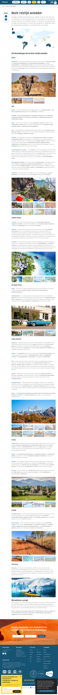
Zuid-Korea (14, 173)
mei (30, 658)
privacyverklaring (10, 684)
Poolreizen (46, 667)
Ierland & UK (15, 443)
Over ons (23, 2)
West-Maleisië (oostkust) (18, 162)
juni (30, 661)
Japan (13, 123)
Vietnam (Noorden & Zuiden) (19, 149)
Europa (45, 652)
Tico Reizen (5, 2)
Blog (29, 2)
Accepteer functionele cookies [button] (46, 691)
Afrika (45, 649)
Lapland (14, 461)
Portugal (14, 470)
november (39, 658)
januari (31, 649)
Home (3, 6)
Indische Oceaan (47, 663)
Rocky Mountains (16, 296)
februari (31, 652)
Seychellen (14, 241)
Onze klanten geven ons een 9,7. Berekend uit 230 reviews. (29, 683)
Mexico (13, 393)
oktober (38, 656)
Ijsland (13, 454)
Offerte (34, 2)
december (39, 661)
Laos (13, 130)
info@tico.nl (5, 651)
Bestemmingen (15, 2)
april (31, 656)
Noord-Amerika (47, 656)
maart (31, 654)
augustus (39, 652)
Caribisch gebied (47, 661)
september (39, 654)
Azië (44, 658)
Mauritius (14, 229)
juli (37, 649)
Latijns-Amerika (47, 654)
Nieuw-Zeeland (15, 522)
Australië (14, 513)
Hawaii (13, 288)
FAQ (38, 2)
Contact (43, 2)
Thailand (14, 137)
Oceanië (45, 665)
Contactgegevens (5, 647)
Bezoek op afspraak (20, 653)
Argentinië (14, 342)
